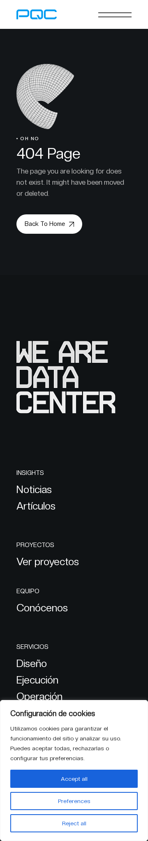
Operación (39, 696)
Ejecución (37, 680)
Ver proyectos (47, 561)
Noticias (34, 489)
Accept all (74, 778)
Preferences (74, 801)
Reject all (74, 823)
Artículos (36, 506)
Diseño (31, 663)
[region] (74, 770)
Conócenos (42, 607)
